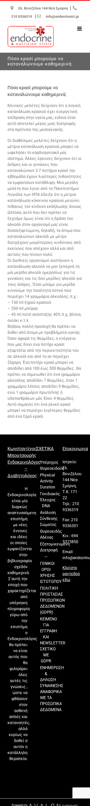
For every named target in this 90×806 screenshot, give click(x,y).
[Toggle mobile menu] (79, 28)
